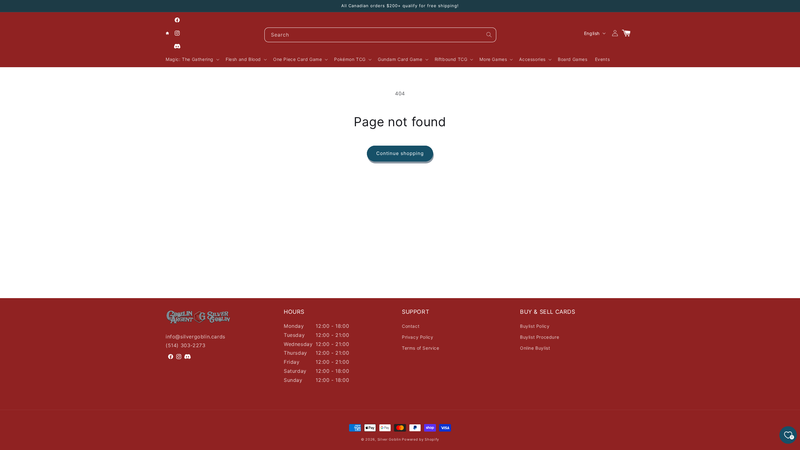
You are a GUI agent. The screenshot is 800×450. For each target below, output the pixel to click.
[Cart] (629, 33)
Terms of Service (420, 348)
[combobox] (380, 35)
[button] (192, 59)
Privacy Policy (417, 337)
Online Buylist (535, 348)
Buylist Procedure (539, 337)
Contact (410, 326)
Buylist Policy (534, 326)
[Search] (489, 35)
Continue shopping (400, 153)
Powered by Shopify (420, 439)
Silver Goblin (389, 439)
